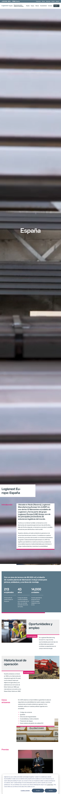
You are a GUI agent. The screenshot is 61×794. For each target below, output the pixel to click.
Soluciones (48, 1)
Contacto (50, 6)
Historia (37, 6)
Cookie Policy (50, 784)
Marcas (43, 1)
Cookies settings (25, 790)
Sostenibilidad (43, 6)
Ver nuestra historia (29, 672)
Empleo (53, 1)
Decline (51, 790)
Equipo (32, 6)
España (11, 6)
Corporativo (38, 1)
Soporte (57, 1)
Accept (38, 790)
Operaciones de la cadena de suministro (19, 5)
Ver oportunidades (32, 636)
